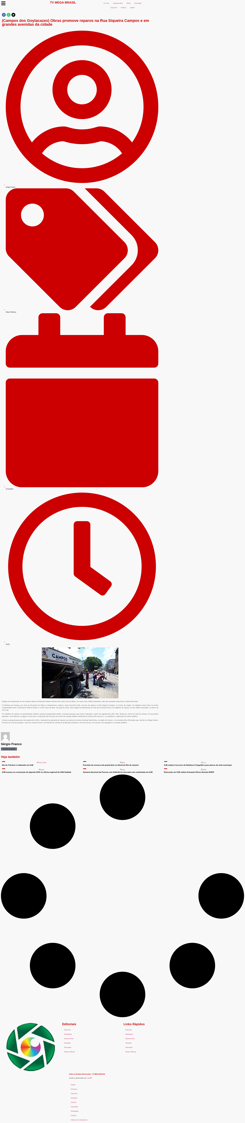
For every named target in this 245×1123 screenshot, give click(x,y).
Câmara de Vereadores (79, 1120)
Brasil (129, 3)
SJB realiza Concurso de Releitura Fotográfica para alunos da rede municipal (198, 765)
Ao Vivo (106, 3)
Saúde (132, 8)
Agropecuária (118, 3)
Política (123, 8)
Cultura (73, 1102)
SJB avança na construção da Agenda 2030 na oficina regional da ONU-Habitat (36, 772)
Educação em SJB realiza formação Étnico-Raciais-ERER (189, 772)
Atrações (67, 1043)
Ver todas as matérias (9, 749)
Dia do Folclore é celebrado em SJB (17, 765)
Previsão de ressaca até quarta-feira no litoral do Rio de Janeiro (111, 765)
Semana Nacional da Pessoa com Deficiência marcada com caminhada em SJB (118, 772)
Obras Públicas (11, 312)
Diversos (74, 1089)
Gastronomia (68, 1038)
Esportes (114, 8)
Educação (138, 3)
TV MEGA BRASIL (63, 2)
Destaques (68, 1034)
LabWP (89, 1078)
